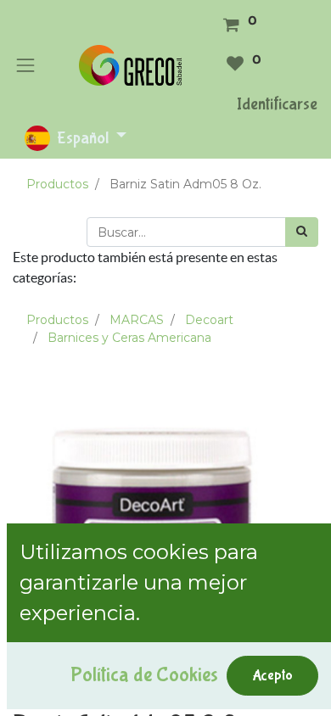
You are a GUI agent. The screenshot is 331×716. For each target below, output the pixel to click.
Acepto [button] (272, 675)
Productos (57, 184)
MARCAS (136, 319)
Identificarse (277, 104)
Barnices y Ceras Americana (129, 337)
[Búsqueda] (301, 232)
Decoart (209, 319)
